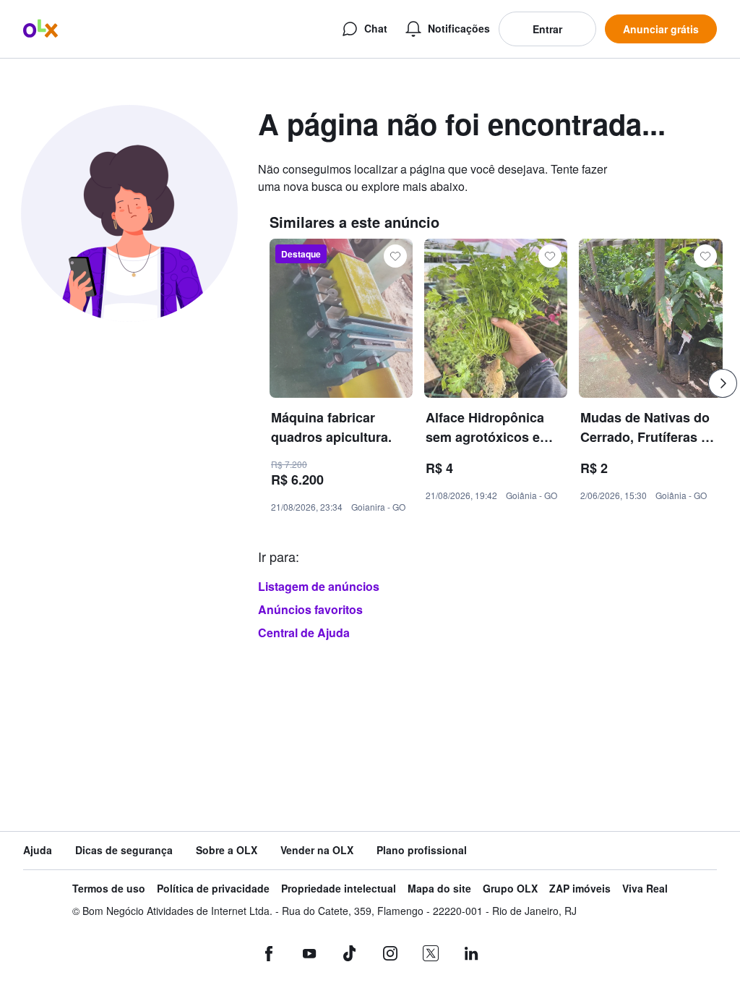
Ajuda (37, 850)
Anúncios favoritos (310, 609)
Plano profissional (422, 850)
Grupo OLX (510, 888)
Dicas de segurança (124, 850)
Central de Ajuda (304, 632)
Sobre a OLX (226, 850)
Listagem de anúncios (318, 586)
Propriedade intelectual (338, 888)
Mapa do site (439, 888)
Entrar (547, 29)
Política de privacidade (213, 888)
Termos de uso (108, 888)
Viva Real (645, 888)
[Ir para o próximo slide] (722, 383)
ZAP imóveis (580, 888)
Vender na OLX (316, 850)
